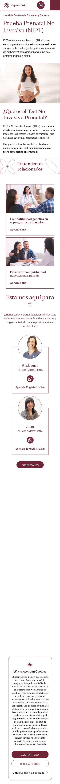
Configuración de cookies (28, 772)
